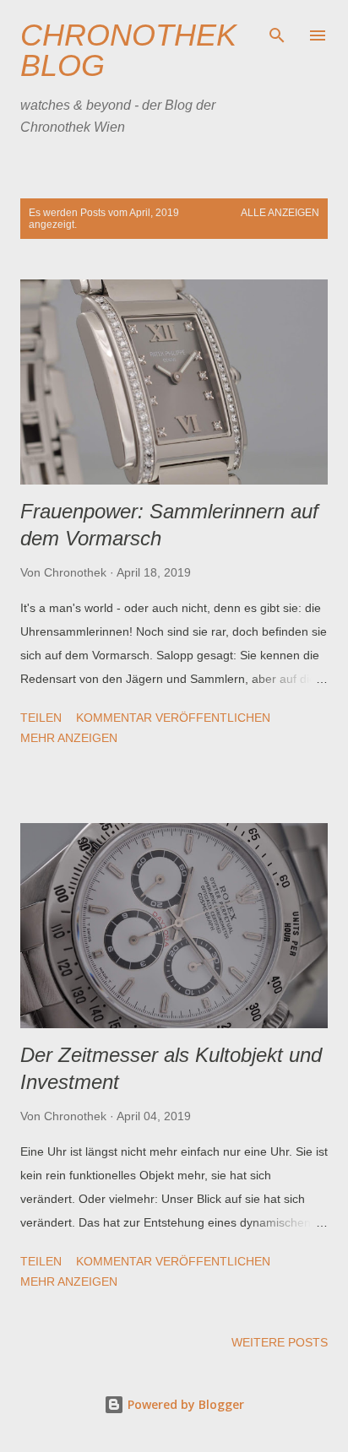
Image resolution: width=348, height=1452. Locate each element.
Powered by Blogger (184, 1404)
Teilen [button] (41, 717)
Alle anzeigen (280, 213)
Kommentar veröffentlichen (173, 717)
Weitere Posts (279, 1342)
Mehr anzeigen (68, 738)
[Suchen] (277, 30)
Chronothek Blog (128, 50)
